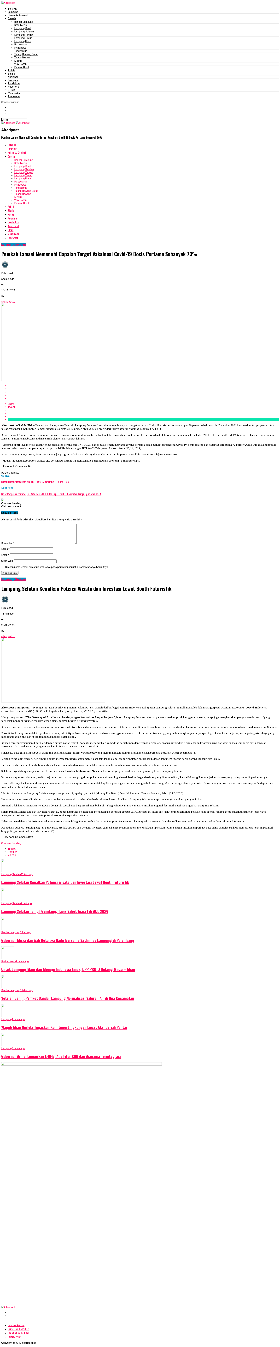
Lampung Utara (22, 41)
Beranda (12, 8)
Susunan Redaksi (16, 1325)
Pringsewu (20, 47)
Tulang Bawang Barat (26, 54)
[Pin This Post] (143, 392)
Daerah (12, 18)
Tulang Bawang (22, 57)
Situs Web (7, 560)
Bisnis (11, 73)
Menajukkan (14, 93)
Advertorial (14, 86)
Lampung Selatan (24, 31)
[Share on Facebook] (143, 385)
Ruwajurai (13, 80)
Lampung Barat (22, 28)
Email (5, 554)
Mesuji (18, 60)
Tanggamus (20, 51)
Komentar (7, 543)
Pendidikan (14, 83)
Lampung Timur (23, 38)
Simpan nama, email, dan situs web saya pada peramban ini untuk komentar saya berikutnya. (56, 567)
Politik (11, 70)
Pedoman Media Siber (18, 1333)
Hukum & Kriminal (18, 15)
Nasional (13, 77)
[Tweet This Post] (143, 388)
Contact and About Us (18, 1329)
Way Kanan (20, 64)
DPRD (11, 89)
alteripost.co (8, 301)
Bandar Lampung (23, 21)
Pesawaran (20, 44)
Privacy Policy (14, 1337)
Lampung (13, 11)
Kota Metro (20, 25)
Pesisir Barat (21, 67)
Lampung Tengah (23, 34)
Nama (5, 548)
